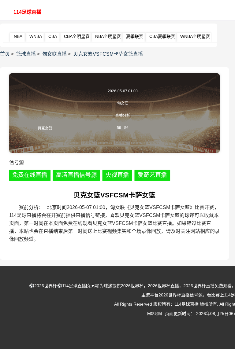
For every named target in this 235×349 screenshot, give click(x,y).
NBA (18, 36)
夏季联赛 (134, 36)
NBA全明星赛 (108, 36)
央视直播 (117, 174)
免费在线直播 (30, 174)
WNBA (35, 36)
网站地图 (154, 314)
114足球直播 (27, 12)
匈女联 (122, 103)
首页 (5, 54)
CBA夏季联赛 (162, 36)
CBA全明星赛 (77, 36)
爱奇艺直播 (152, 174)
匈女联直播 (54, 54)
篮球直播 (26, 54)
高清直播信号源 (76, 174)
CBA (52, 36)
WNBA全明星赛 (195, 36)
